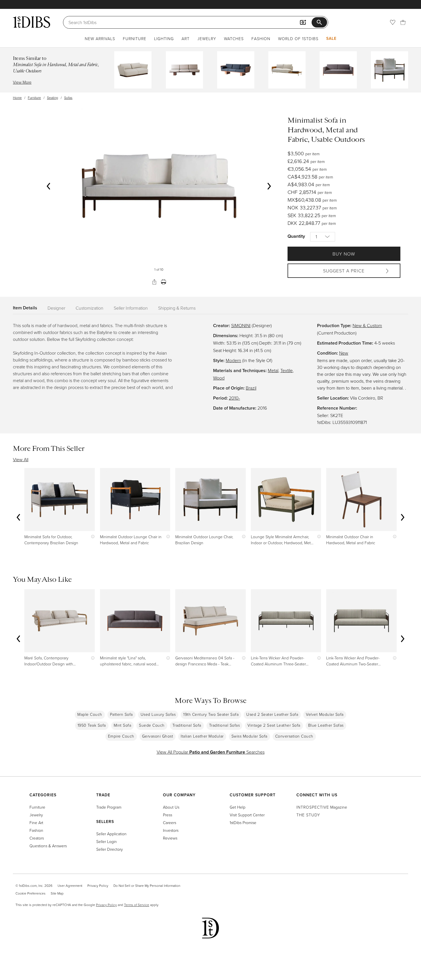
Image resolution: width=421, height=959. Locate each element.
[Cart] (403, 22)
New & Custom (367, 325)
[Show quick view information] (91, 537)
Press (167, 814)
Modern (233, 360)
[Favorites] (392, 22)
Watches (234, 38)
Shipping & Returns (177, 308)
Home (17, 97)
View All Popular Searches (211, 752)
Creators (36, 838)
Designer (56, 308)
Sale (331, 38)
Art (186, 38)
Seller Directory (109, 849)
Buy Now (344, 254)
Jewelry (206, 38)
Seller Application (111, 833)
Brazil (251, 388)
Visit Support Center (247, 814)
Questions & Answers (48, 845)
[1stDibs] (31, 22)
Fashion (260, 38)
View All (20, 459)
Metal (273, 370)
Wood (219, 378)
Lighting (164, 38)
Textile (286, 370)
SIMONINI (241, 325)
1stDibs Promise (243, 822)
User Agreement (70, 885)
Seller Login (106, 841)
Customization (89, 308)
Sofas (68, 97)
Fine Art (36, 822)
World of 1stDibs (298, 38)
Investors (170, 830)
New (343, 353)
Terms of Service (136, 904)
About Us (171, 807)
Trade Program (108, 807)
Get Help (237, 807)
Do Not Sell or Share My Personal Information (146, 885)
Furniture (134, 38)
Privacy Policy (97, 885)
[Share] (154, 281)
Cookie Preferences (30, 893)
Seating (52, 97)
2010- (234, 398)
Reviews (170, 838)
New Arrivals (100, 38)
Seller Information (131, 308)
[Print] (163, 281)
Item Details (25, 307)
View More (22, 82)
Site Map (57, 893)
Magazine (321, 807)
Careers (169, 822)
